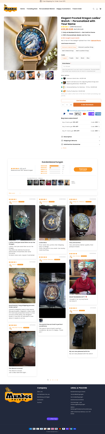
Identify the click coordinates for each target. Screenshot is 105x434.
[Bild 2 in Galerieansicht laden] (21, 75)
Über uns (40, 391)
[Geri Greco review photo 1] (82, 277)
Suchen (39, 402)
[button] (93, 9)
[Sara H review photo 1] (22, 285)
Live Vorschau (81, 101)
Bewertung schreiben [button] (83, 169)
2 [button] (50, 380)
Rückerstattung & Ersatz (78, 391)
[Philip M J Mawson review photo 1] (82, 223)
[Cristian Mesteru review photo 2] (41, 320)
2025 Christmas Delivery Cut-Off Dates (81, 412)
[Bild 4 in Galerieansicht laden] (40, 75)
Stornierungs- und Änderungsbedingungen (78, 403)
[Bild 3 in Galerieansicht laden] (30, 75)
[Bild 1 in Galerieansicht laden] (12, 75)
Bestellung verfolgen (43, 397)
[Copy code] (99, 122)
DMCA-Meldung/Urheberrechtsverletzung (81, 408)
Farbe (63, 55)
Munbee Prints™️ (54, 431)
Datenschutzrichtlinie (77, 399)
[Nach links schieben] (5, 75)
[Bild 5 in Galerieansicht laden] (49, 75)
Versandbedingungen (77, 394)
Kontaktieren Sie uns (43, 394)
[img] (13, 199)
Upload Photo (96, 40)
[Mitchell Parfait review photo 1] (22, 348)
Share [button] (64, 148)
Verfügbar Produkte (68, 43)
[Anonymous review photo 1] (22, 222)
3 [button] (52, 380)
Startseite (40, 399)
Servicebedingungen (77, 397)
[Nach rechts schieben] (55, 75)
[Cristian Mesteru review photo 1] (52, 290)
